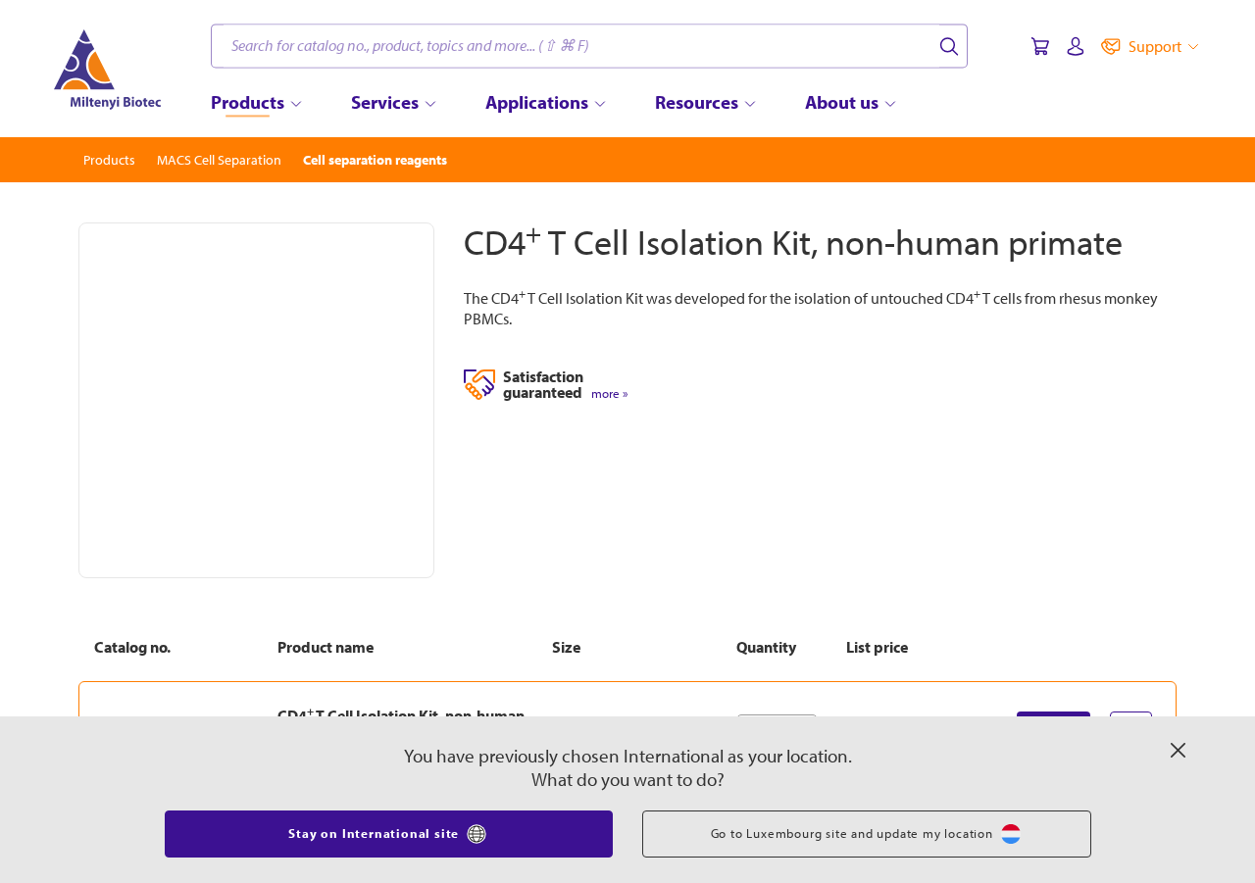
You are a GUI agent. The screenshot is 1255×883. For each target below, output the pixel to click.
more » (609, 393)
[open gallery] (256, 400)
